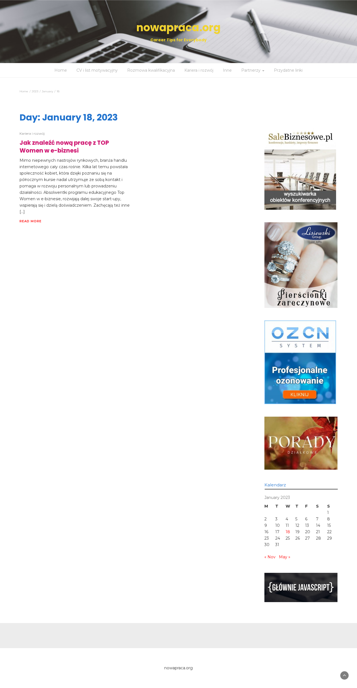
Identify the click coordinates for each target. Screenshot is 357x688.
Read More (31, 221)
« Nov (270, 556)
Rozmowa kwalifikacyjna (151, 70)
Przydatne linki (288, 70)
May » (284, 556)
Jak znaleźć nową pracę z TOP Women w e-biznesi (64, 147)
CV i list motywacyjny (97, 70)
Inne (227, 70)
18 (288, 531)
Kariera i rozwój (198, 70)
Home (60, 70)
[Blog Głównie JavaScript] (301, 587)
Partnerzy (251, 70)
